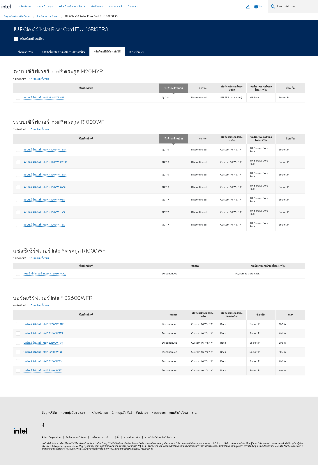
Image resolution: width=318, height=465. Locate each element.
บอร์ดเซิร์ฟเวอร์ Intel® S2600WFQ (43, 352)
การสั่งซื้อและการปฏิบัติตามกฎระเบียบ (63, 51)
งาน (194, 413)
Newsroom (158, 413)
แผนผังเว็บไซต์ (178, 413)
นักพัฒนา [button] (97, 6)
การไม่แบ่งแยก (98, 413)
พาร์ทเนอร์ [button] (115, 6)
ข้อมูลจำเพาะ (25, 51)
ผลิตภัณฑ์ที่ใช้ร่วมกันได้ (107, 51)
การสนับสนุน (136, 51)
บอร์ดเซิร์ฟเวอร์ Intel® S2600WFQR (44, 324)
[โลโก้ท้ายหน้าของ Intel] (21, 430)
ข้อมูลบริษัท (49, 413)
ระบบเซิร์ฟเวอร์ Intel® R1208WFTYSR (45, 149)
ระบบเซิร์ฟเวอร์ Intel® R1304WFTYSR (45, 174)
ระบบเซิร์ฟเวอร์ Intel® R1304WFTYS (44, 212)
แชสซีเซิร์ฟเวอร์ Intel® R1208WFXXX (45, 273)
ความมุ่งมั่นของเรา (73, 413)
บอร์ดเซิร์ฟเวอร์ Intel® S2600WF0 (42, 361)
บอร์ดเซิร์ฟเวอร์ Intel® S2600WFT (42, 370)
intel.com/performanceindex (64, 446)
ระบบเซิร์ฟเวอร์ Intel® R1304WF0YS (44, 199)
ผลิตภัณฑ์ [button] (25, 6)
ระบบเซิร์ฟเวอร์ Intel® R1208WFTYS (44, 224)
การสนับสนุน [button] (45, 6)
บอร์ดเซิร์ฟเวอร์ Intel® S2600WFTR (43, 333)
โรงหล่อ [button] (133, 6)
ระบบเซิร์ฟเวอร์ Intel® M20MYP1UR (44, 97)
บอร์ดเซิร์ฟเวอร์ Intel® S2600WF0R (43, 342)
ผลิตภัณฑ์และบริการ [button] (72, 6)
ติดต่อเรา (142, 413)
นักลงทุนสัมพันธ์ (122, 413)
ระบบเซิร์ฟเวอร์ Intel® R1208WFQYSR (45, 162)
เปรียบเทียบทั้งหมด (39, 79)
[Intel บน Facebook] (43, 426)
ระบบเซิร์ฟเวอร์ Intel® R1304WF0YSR (45, 187)
